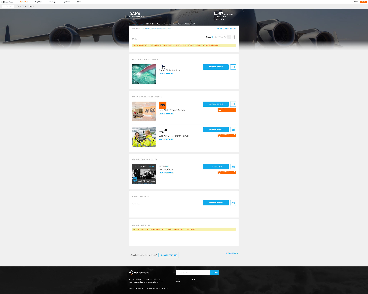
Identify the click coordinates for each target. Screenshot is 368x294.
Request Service (216, 67)
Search (215, 273)
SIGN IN (356, 2)
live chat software (231, 253)
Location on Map (135, 24)
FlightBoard (66, 2)
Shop (79, 2)
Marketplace (24, 2)
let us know (181, 45)
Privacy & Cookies (163, 288)
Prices (208, 37)
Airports (24, 6)
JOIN (363, 2)
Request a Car (216, 167)
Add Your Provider (168, 255)
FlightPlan (38, 2)
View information (166, 74)
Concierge (52, 2)
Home (19, 6)
